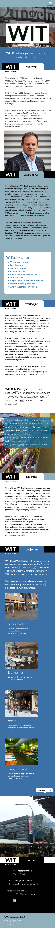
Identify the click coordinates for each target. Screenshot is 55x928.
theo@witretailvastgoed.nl (25, 884)
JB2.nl (17, 924)
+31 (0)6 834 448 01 (22, 881)
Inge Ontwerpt (17, 921)
